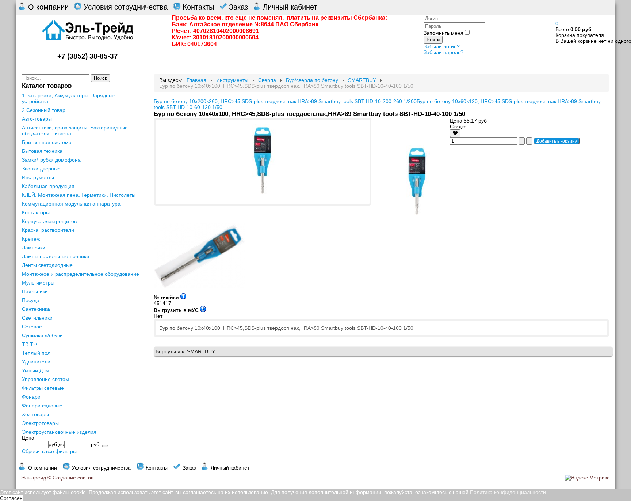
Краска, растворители (48, 230)
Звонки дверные (41, 169)
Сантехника (36, 309)
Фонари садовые (42, 405)
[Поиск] (105, 446)
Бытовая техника (42, 151)
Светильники (37, 318)
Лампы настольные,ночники (55, 256)
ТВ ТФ (29, 344)
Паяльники (35, 291)
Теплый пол (36, 353)
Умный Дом (35, 370)
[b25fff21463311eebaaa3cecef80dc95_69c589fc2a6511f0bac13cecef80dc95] (262, 195)
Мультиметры (38, 283)
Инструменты (38, 177)
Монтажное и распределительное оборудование (80, 274)
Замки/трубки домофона (51, 160)
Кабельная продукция (48, 186)
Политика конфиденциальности (508, 492)
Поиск (100, 78)
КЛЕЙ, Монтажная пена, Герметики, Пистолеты (78, 195)
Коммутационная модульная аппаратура (71, 204)
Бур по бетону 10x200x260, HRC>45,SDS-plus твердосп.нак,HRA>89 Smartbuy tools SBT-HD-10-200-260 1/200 (285, 101)
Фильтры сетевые (43, 388)
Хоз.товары (35, 414)
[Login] (455, 133)
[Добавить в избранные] (455, 133)
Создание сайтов (73, 478)
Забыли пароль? (443, 52)
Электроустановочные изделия (59, 432)
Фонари (31, 397)
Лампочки (33, 247)
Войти (433, 39)
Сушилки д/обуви (42, 335)
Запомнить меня (443, 33)
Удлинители (36, 362)
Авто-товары (37, 119)
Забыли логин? (442, 46)
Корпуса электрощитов (49, 221)
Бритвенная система (47, 142)
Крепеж (31, 239)
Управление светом (45, 379)
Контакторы (36, 212)
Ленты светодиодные (47, 265)
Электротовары (40, 423)
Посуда (30, 300)
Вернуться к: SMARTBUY (185, 351)
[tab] (82, 438)
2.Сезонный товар (43, 110)
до (61, 444)
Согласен (11, 498)
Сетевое (32, 326)
